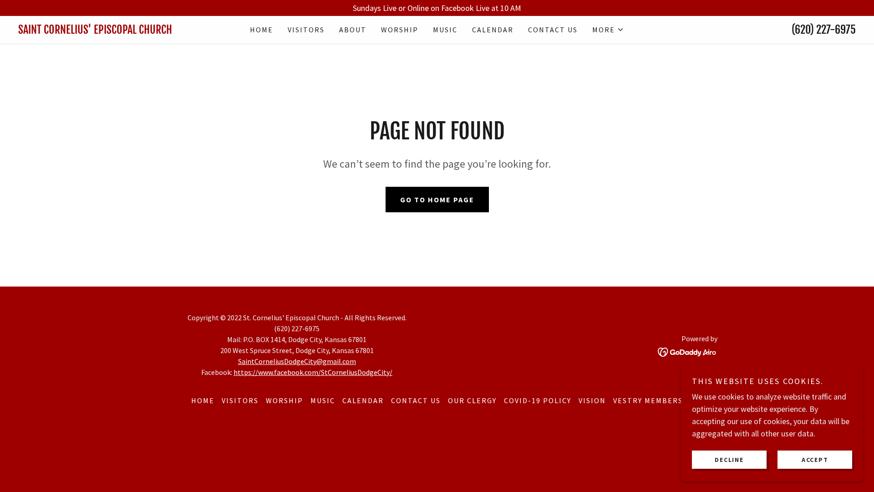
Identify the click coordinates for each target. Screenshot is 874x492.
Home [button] (202, 400)
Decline (729, 459)
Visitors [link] (306, 29)
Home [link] (261, 29)
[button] (608, 29)
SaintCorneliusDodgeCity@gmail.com (297, 361)
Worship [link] (399, 29)
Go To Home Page (437, 199)
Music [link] (445, 29)
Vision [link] (592, 400)
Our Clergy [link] (472, 400)
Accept (815, 459)
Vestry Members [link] (648, 400)
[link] (123, 31)
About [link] (352, 29)
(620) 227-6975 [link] (824, 29)
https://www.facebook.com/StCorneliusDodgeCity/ (313, 372)
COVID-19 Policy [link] (537, 400)
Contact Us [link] (553, 29)
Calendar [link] (492, 29)
